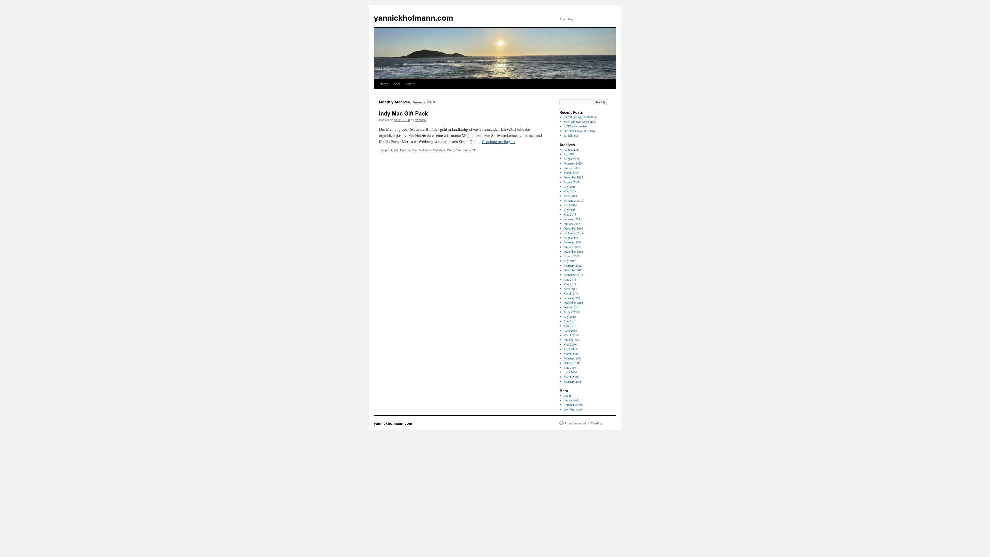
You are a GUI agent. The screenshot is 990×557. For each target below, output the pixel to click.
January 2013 (572, 247)
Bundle (405, 150)
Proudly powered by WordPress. (585, 423)
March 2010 (571, 335)
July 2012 (570, 261)
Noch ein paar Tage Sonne (580, 121)
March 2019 (571, 172)
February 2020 (573, 163)
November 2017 (573, 200)
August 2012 (572, 256)
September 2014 (573, 233)
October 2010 (572, 307)
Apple (394, 150)
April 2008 (570, 349)
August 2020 (572, 159)
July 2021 (570, 154)
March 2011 (571, 293)
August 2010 (572, 312)
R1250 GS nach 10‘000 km (580, 117)
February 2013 (573, 242)
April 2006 (570, 372)
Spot (396, 83)
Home (384, 83)
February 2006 (573, 381)
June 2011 (570, 279)
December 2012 (573, 251)
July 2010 (570, 316)
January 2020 (572, 168)
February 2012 (573, 265)
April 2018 (570, 196)
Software (425, 150)
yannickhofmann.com (413, 17)
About (410, 83)
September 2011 (573, 275)
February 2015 (573, 219)
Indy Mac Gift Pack (403, 113)
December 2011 (573, 270)
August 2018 (572, 182)
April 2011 (570, 288)
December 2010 (573, 302)
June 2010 (570, 321)
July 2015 (570, 210)
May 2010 (570, 326)
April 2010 (570, 330)
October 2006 (572, 363)
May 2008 (570, 344)
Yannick (420, 120)
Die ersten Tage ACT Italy (579, 131)
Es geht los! (571, 135)
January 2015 (572, 224)
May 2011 (570, 284)
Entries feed (571, 400)
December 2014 (573, 228)
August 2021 (572, 149)
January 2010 (572, 340)
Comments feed (573, 405)
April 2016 (570, 205)
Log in (568, 395)
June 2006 (570, 367)
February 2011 (573, 298)
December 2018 (573, 177)
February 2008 (573, 358)
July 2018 (570, 186)
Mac (415, 150)
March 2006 (571, 377)
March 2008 (571, 353)
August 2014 (572, 237)
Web (450, 150)
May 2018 (570, 191)
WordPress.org (573, 409)
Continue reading (498, 141)
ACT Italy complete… (577, 126)
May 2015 (570, 214)
